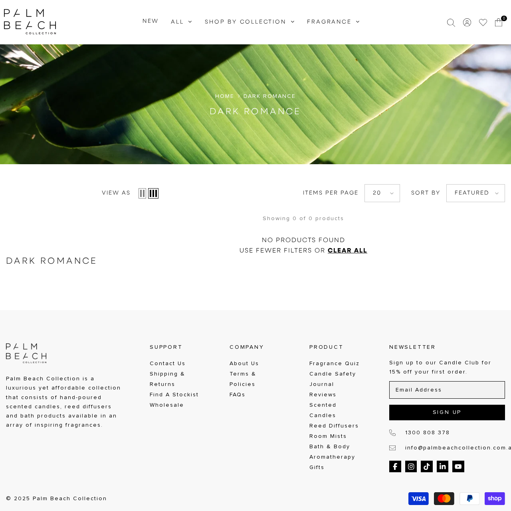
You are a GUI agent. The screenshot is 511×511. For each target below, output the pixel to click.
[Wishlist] (483, 22)
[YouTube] (458, 467)
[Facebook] (395, 467)
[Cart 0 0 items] (499, 22)
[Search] (451, 22)
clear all (347, 251)
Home (224, 96)
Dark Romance (270, 96)
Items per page (330, 193)
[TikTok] (427, 467)
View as (116, 193)
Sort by (425, 193)
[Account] (467, 22)
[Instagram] (411, 467)
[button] (142, 193)
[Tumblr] (443, 467)
